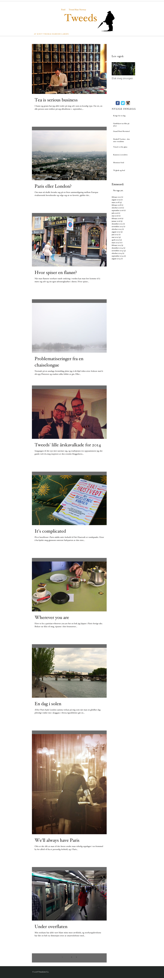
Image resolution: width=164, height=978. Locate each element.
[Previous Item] (115, 69)
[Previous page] (62, 957)
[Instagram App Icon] (128, 103)
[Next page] (76, 957)
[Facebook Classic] (118, 103)
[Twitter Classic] (123, 103)
